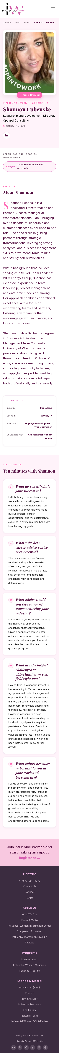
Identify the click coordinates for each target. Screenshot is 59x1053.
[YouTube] (13, 1047)
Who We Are (29, 914)
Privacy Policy (22, 1035)
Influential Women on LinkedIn (29, 936)
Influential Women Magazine (29, 965)
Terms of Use (37, 1035)
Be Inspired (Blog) (29, 987)
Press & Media (29, 920)
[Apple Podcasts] (45, 1047)
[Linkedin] (6, 135)
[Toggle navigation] (53, 8)
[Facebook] (32, 1047)
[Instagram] (26, 1047)
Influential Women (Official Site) (30, 1041)
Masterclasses (29, 959)
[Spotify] (39, 1047)
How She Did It (29, 998)
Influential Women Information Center (29, 925)
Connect (7, 22)
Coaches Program (29, 970)
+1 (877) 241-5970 (29, 880)
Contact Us (29, 886)
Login (29, 897)
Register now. (29, 858)
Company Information (29, 931)
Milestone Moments (29, 1004)
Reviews (29, 942)
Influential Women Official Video (29, 1021)
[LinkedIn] (20, 1047)
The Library (29, 1010)
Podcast (29, 993)
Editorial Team (29, 1015)
